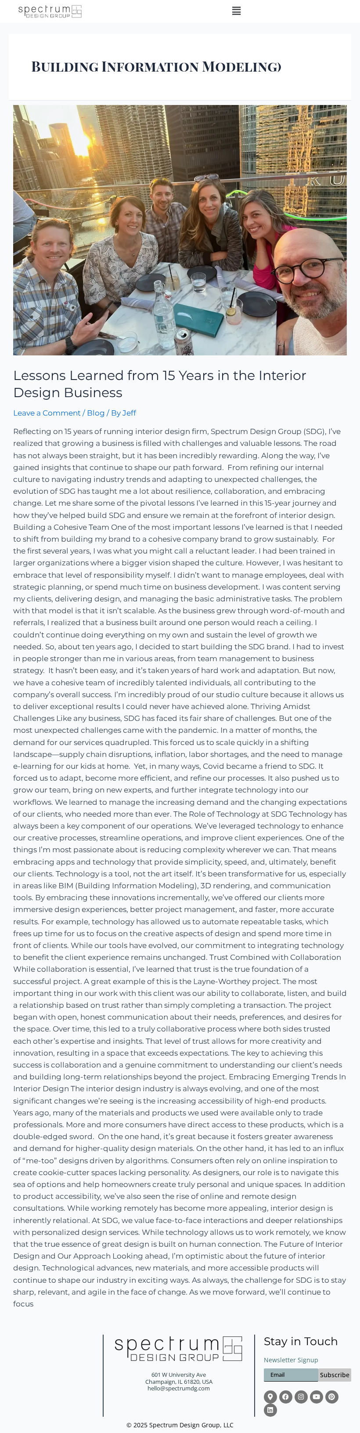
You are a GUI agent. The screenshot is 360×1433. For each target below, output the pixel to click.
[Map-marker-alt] (270, 1397)
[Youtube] (316, 1397)
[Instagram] (301, 1397)
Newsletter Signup (291, 1360)
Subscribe (334, 1375)
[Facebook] (285, 1397)
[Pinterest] (331, 1397)
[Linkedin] (270, 1410)
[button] (236, 11)
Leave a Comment (47, 413)
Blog (96, 413)
